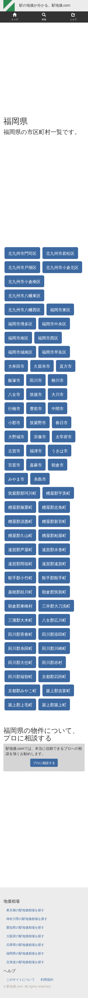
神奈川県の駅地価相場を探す (26, 918)
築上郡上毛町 (20, 704)
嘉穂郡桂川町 (20, 592)
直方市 (66, 366)
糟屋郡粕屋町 (54, 535)
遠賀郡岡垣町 (20, 563)
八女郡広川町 (54, 620)
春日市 (62, 422)
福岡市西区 (48, 338)
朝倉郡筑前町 (54, 592)
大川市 (57, 394)
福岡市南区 (18, 338)
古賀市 (14, 450)
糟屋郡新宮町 (54, 521)
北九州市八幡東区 (24, 295)
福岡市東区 (60, 309)
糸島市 (40, 479)
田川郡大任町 (20, 662)
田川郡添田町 (54, 634)
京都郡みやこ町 (22, 690)
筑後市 (36, 394)
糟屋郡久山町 (20, 535)
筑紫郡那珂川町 (22, 493)
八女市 (14, 394)
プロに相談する (44, 762)
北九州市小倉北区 (62, 267)
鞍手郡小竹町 (20, 577)
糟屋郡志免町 (54, 507)
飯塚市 (14, 380)
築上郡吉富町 (58, 690)
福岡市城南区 (20, 352)
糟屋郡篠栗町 (20, 507)
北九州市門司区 (22, 253)
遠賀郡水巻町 (54, 549)
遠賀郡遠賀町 (54, 563)
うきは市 (59, 450)
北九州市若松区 (60, 253)
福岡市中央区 (54, 324)
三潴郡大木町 (20, 620)
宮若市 (14, 465)
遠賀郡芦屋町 (20, 549)
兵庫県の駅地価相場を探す (25, 944)
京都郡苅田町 (54, 676)
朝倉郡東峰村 (20, 606)
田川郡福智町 (20, 676)
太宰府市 (64, 436)
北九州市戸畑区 (22, 267)
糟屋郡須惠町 (20, 521)
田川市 (36, 380)
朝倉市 (57, 465)
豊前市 (36, 408)
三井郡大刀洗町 (56, 606)
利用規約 (47, 979)
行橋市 (14, 408)
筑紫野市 (38, 422)
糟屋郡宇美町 (58, 493)
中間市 (57, 408)
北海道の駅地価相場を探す (25, 962)
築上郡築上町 (54, 704)
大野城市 (16, 436)
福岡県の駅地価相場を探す (25, 953)
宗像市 (40, 436)
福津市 (36, 450)
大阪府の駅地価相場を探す (25, 936)
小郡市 (14, 422)
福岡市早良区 (54, 352)
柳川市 (57, 380)
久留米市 (42, 366)
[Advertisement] (44, 67)
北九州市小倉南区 (24, 281)
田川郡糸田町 (20, 648)
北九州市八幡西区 (24, 309)
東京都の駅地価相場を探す (25, 910)
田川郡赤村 (52, 662)
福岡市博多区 (20, 324)
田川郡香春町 (20, 634)
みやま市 (16, 479)
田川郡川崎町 (54, 648)
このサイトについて (20, 979)
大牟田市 (16, 366)
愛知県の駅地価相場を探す (25, 927)
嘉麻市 (36, 465)
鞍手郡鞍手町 (54, 577)
